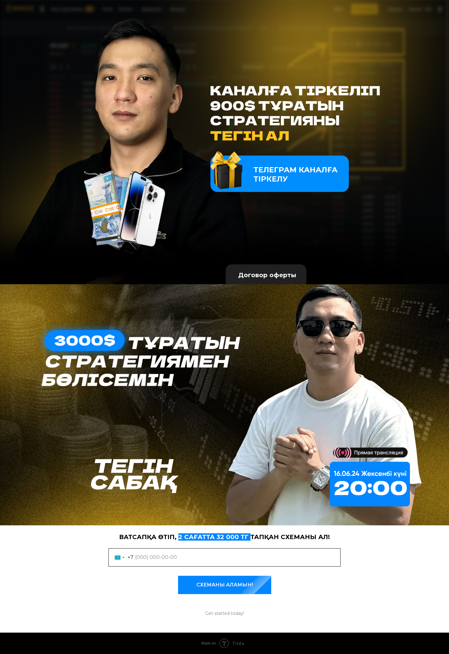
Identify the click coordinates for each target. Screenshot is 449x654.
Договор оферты (267, 275)
